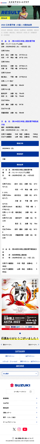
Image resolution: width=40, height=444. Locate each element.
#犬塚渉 (6, 32)
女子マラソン (30, 356)
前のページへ (7, 344)
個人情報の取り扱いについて (24, 438)
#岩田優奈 (30, 30)
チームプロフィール (9, 422)
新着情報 (6, 398)
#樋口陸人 (12, 32)
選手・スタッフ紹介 (9, 417)
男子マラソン (9, 356)
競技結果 (6, 408)
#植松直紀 (10, 30)
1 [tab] (20, 333)
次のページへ (33, 344)
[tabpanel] (20, 304)
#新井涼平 (19, 32)
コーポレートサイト (20, 391)
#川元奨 (3, 30)
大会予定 (6, 403)
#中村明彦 (7, 35)
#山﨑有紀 (23, 30)
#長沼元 (16, 30)
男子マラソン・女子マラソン (30, 361)
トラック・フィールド (10, 361)
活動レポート (7, 412)
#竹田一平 (26, 32)
